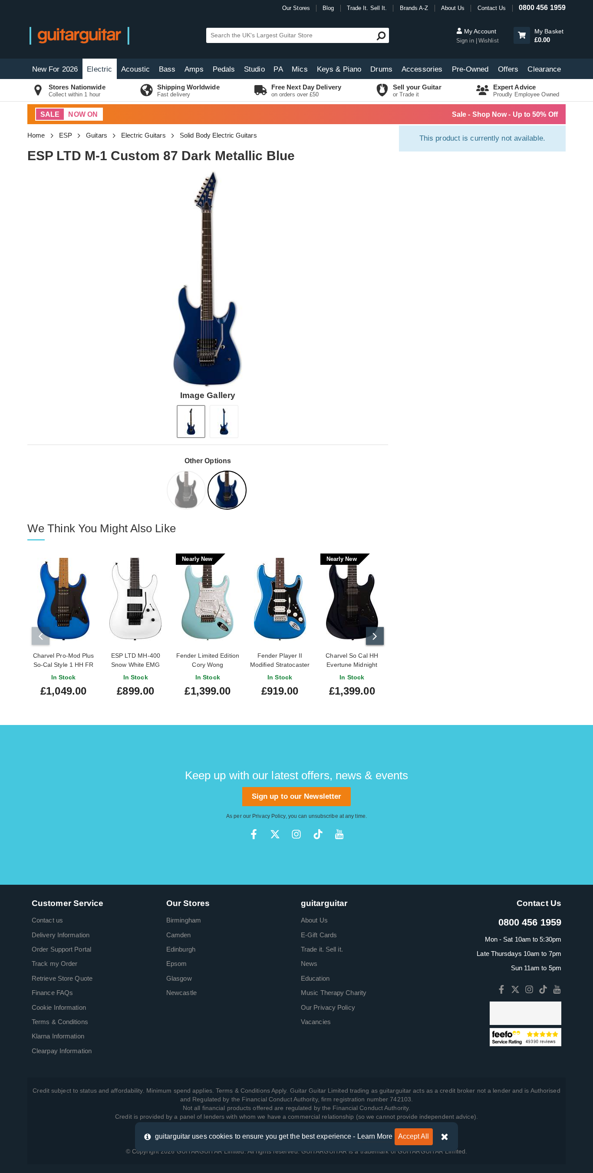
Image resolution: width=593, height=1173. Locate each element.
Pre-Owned (470, 69)
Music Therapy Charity (333, 992)
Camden (178, 935)
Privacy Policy (268, 816)
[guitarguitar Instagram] (296, 834)
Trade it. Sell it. (322, 949)
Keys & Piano (339, 69)
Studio (254, 69)
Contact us (47, 920)
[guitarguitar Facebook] (254, 834)
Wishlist (488, 40)
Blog (328, 8)
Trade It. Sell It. (367, 8)
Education (315, 978)
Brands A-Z (414, 8)
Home (36, 135)
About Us (453, 8)
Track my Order (54, 963)
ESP (65, 135)
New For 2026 (55, 69)
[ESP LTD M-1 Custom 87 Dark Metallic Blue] (228, 492)
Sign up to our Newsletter (297, 796)
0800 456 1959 (542, 7)
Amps (193, 69)
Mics (299, 69)
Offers (508, 69)
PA (278, 69)
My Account (479, 31)
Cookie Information (59, 1007)
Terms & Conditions (60, 1021)
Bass (167, 69)
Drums (381, 69)
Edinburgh (180, 949)
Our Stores (296, 8)
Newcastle (181, 992)
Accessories (422, 69)
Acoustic (135, 69)
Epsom (176, 963)
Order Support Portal (61, 949)
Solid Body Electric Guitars (218, 135)
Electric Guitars (143, 135)
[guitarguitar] (79, 35)
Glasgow (179, 978)
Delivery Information (60, 935)
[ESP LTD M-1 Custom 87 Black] (187, 492)
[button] (522, 35)
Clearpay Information (62, 1050)
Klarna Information (58, 1036)
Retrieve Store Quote (62, 978)
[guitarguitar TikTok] (318, 834)
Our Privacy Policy (328, 1007)
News (309, 963)
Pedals (224, 69)
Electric (99, 69)
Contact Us (492, 8)
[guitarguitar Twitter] (275, 834)
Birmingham (183, 920)
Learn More (375, 1136)
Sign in (466, 40)
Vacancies (316, 1021)
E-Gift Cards (319, 935)
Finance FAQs (52, 992)
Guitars (96, 135)
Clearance (544, 69)
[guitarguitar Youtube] (339, 834)
